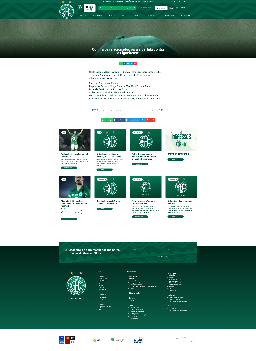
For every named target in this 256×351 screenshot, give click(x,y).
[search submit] (134, 8)
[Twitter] (80, 299)
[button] (121, 63)
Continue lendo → (69, 167)
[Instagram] (76, 299)
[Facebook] (72, 299)
